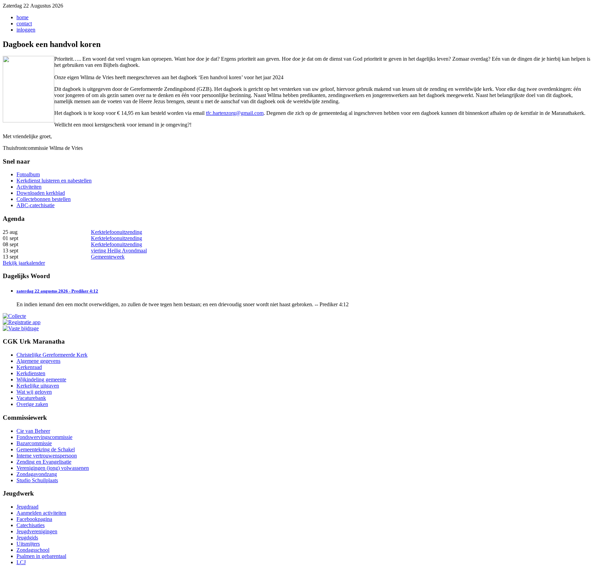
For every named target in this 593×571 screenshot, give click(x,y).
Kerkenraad (29, 367)
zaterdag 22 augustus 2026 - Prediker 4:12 (57, 291)
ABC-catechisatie (35, 205)
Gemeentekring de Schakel (45, 449)
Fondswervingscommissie (44, 437)
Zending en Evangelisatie (43, 462)
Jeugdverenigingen (36, 531)
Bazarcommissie (34, 443)
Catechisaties (30, 525)
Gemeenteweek (108, 257)
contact (24, 23)
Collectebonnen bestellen (43, 199)
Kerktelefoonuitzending (116, 232)
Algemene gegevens (38, 361)
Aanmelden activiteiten (41, 513)
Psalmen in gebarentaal (41, 556)
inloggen (25, 30)
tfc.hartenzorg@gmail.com (235, 113)
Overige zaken (32, 404)
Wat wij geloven (34, 392)
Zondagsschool (32, 550)
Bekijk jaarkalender (24, 263)
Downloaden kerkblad (40, 193)
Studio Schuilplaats (37, 480)
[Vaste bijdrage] (21, 328)
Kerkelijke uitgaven (37, 386)
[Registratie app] (21, 322)
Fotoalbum (28, 174)
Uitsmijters (28, 544)
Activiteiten (29, 187)
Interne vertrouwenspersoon (46, 456)
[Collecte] (14, 316)
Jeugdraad (27, 507)
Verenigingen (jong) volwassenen (52, 468)
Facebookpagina (34, 519)
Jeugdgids (27, 537)
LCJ (21, 562)
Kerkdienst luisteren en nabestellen (54, 180)
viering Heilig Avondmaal (119, 250)
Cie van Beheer (33, 431)
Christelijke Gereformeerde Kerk (52, 355)
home (22, 17)
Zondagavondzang (36, 474)
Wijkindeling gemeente (41, 379)
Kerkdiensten (30, 373)
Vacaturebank (31, 398)
